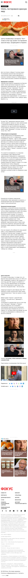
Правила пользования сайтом (5, 504)
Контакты (21, 573)
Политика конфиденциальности (9, 573)
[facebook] (2, 510)
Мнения (17, 492)
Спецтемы (18, 495)
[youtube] (13, 510)
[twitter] (6, 510)
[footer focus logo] (7, 489)
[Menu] (2, 2)
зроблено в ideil (5, 575)
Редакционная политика (5, 508)
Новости (3, 492)
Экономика (4, 6)
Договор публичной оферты (21, 503)
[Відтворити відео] (14, 373)
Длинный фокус (6, 497)
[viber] (17, 510)
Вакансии (18, 499)
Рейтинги (4, 495)
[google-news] (21, 510)
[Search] (26, 2)
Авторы (17, 497)
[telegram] (9, 510)
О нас (2, 499)
